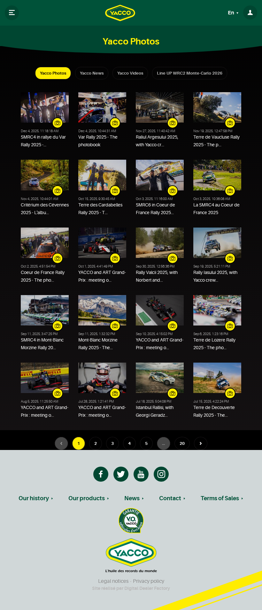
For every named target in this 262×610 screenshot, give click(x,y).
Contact (170, 498)
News (132, 498)
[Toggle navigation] (12, 12)
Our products (86, 498)
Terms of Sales (220, 498)
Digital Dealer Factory (147, 588)
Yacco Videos (130, 73)
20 (182, 443)
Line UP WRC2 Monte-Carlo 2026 (189, 73)
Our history (34, 498)
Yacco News (92, 73)
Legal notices (113, 581)
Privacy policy (148, 581)
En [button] (231, 13)
